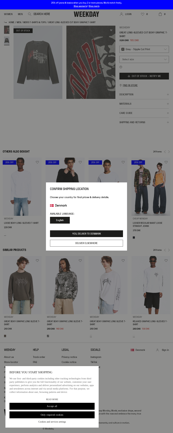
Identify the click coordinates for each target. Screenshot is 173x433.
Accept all (52, 406)
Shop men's (94, 6)
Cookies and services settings (52, 422)
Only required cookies (52, 415)
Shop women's (80, 6)
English (60, 220)
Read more (52, 399)
